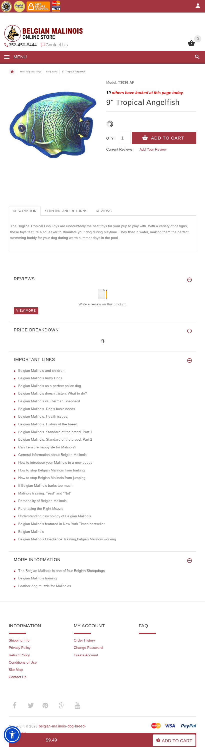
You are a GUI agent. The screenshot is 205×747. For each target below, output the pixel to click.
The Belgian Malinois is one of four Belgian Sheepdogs (61, 571)
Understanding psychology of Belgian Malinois (54, 516)
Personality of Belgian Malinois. (43, 501)
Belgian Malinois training (37, 578)
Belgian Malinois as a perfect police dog (49, 386)
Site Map (16, 670)
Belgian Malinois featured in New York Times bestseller (61, 524)
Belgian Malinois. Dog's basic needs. (47, 409)
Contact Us (57, 44)
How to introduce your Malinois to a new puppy (55, 462)
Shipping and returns (66, 211)
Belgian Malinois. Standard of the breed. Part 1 (55, 432)
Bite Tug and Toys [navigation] (30, 71)
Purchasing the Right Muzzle (41, 509)
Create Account (86, 655)
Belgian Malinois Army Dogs (40, 378)
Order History (84, 640)
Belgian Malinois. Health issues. (43, 416)
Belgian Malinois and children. (42, 370)
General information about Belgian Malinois (52, 455)
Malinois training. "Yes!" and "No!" (44, 493)
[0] (191, 45)
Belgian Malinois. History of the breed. (48, 424)
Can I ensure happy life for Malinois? (47, 447)
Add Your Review (153, 149)
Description (24, 211)
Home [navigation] (12, 71)
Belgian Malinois (31, 532)
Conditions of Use (23, 662)
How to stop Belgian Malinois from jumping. (52, 478)
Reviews (104, 211)
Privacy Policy (19, 648)
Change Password (88, 648)
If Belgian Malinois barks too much (45, 485)
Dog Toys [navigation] (51, 71)
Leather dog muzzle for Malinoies (44, 586)
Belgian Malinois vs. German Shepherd (49, 401)
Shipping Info (19, 640)
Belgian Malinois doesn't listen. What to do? (52, 393)
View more (26, 310)
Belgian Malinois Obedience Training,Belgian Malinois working (67, 539)
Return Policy (19, 655)
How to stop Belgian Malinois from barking (51, 470)
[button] (196, 57)
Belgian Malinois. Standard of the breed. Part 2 (55, 439)
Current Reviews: (120, 149)
